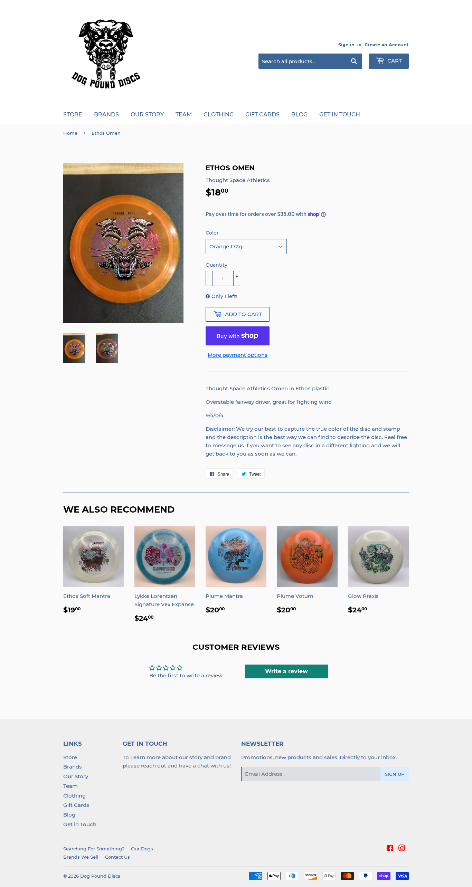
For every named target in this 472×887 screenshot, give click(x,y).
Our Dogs (142, 848)
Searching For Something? (93, 848)
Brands (106, 114)
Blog (299, 114)
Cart (394, 60)
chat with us (213, 765)
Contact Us (117, 857)
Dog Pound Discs (100, 876)
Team (184, 114)
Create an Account (387, 44)
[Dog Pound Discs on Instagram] (401, 849)
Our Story (147, 114)
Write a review (286, 671)
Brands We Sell (80, 857)
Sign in (346, 44)
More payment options (237, 355)
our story (190, 757)
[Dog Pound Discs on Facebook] (390, 849)
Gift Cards (262, 114)
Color (212, 233)
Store (72, 114)
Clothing (219, 114)
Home (70, 133)
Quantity (216, 265)
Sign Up (394, 774)
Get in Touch (339, 114)
